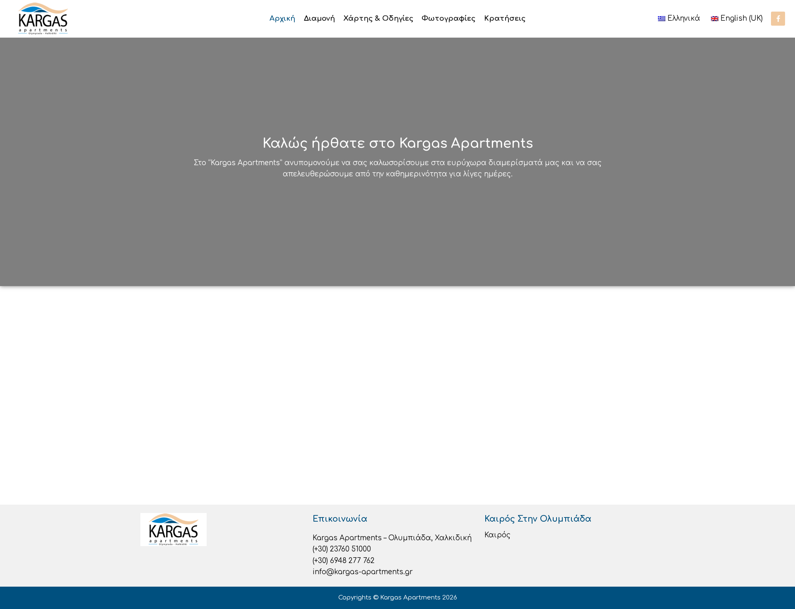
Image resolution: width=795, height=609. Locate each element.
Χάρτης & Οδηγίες (378, 18)
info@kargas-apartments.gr (363, 572)
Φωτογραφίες (448, 18)
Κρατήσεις (504, 18)
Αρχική (282, 18)
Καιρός (497, 535)
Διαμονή (319, 18)
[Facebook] (778, 19)
